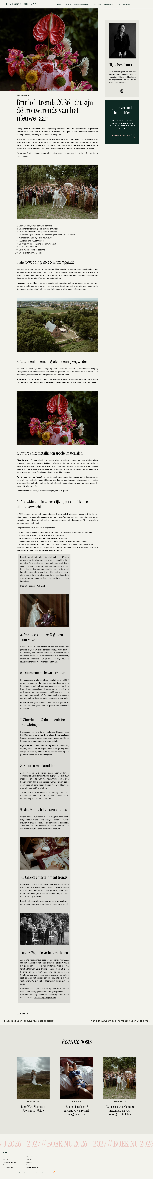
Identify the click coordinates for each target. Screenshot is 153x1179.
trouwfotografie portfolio (45, 997)
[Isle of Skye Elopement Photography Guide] (33, 1078)
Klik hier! (41, 586)
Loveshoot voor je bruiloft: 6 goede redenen (29, 1021)
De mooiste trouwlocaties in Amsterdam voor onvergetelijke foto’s (120, 1110)
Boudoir (76, 1102)
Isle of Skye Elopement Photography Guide (33, 1108)
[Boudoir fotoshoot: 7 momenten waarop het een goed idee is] (76, 1078)
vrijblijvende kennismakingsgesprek (50, 994)
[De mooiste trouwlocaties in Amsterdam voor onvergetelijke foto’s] (119, 1078)
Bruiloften (23, 95)
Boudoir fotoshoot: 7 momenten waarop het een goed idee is (76, 1110)
